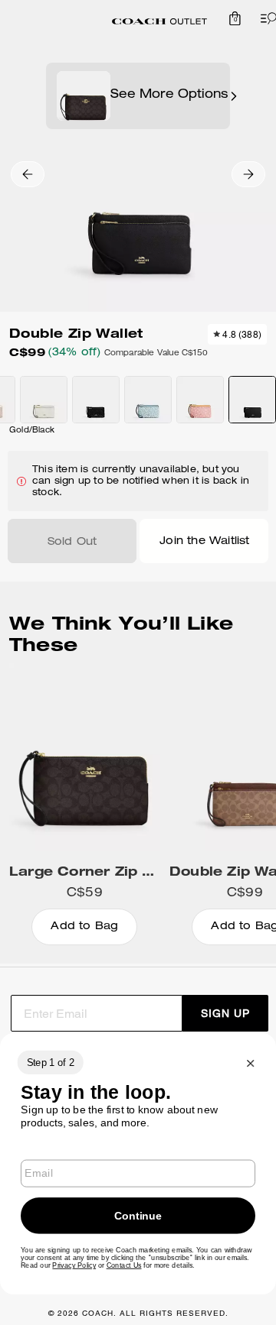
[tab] (159, 21)
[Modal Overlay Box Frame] (138, 1163)
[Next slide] (248, 174)
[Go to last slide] (27, 174)
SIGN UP (225, 1013)
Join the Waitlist (204, 541)
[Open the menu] (265, 18)
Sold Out (72, 542)
